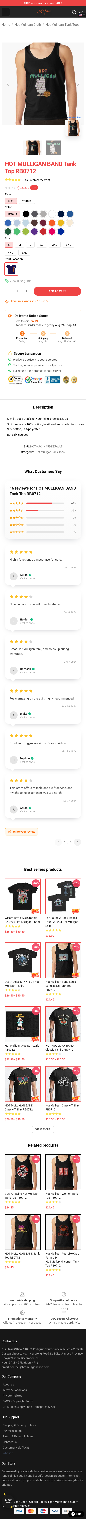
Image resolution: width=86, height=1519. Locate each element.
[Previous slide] (8, 84)
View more (43, 1129)
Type (8, 194)
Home (6, 25)
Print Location (14, 259)
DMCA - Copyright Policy (18, 1401)
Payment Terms (12, 1430)
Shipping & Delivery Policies (19, 1425)
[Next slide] (78, 84)
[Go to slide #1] (32, 148)
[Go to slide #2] (53, 148)
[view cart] (80, 12)
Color (8, 207)
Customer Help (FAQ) (16, 1447)
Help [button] (78, 1514)
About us (8, 1384)
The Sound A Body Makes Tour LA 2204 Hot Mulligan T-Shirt (63, 921)
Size (7, 238)
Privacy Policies (12, 1395)
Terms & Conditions (15, 1390)
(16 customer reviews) (36, 180)
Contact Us (10, 1442)
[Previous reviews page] (58, 842)
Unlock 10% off (8, 1501)
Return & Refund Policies (18, 1436)
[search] (74, 12)
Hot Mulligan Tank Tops (62, 25)
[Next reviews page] (77, 842)
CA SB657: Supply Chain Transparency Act (29, 1406)
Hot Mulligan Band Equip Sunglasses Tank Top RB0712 (60, 985)
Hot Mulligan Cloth (28, 25)
